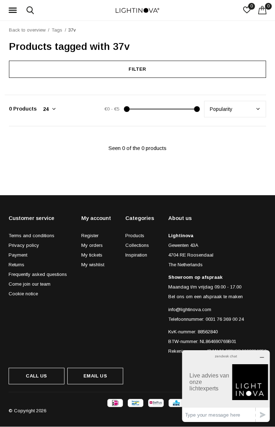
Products (134, 235)
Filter (137, 69)
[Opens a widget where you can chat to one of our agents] (225, 385)
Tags (57, 30)
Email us (95, 376)
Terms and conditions (31, 235)
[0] (262, 10)
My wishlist (92, 264)
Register (89, 235)
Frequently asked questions (38, 274)
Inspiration (136, 255)
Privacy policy (24, 245)
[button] (14, 10)
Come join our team (29, 284)
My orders (92, 245)
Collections (137, 245)
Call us (36, 376)
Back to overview (27, 30)
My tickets (91, 255)
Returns (16, 264)
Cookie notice (23, 293)
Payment (18, 255)
